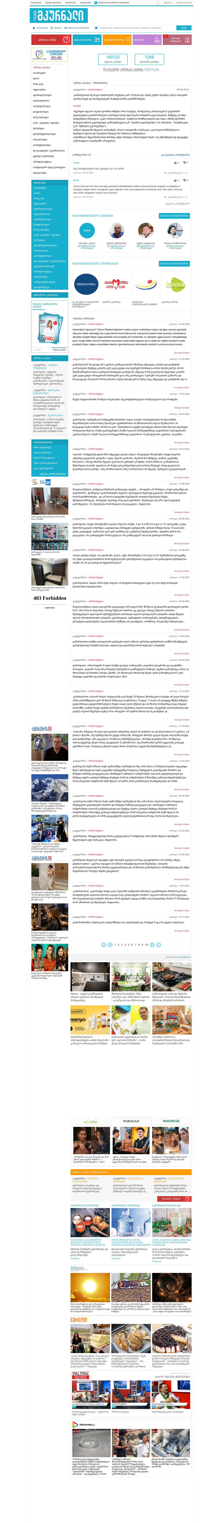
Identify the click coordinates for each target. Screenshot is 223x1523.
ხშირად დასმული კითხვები (113, 3)
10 (146, 944)
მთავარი (36, 3)
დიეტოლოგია (41, 111)
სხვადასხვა (40, 172)
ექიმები (57, 28)
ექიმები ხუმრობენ (43, 156)
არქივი (37, 350)
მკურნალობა (55, 415)
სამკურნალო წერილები (128, 1180)
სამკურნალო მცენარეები (169, 1180)
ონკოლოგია (40, 139)
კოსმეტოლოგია (42, 145)
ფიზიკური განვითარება (46, 392)
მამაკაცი (38, 84)
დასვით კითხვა (171, 1199)
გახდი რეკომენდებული (174, 216)
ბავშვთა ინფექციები (45, 366)
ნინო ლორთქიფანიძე (45, 463)
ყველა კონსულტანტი (53, 473)
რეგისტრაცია (184, 3)
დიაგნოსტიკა (41, 287)
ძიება (184, 28)
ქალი (36, 78)
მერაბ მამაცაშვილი (44, 457)
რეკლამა (70, 3)
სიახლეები (39, 72)
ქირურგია (38, 128)
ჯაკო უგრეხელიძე (43, 468)
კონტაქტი (85, 3)
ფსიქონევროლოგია (44, 134)
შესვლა (168, 3)
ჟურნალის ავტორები (45, 295)
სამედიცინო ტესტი (44, 282)
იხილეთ (182, 353)
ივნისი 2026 (59, 350)
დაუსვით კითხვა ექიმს (131, 70)
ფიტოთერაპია (41, 100)
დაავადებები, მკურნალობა (49, 150)
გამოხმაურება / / (178, 173)
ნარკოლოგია (41, 117)
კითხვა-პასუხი (42, 358)
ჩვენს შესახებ (53, 3)
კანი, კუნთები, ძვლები (46, 122)
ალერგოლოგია (42, 106)
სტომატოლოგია (42, 95)
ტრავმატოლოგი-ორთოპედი (87, 247)
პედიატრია (39, 89)
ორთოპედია (95, 89)
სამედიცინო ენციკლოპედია (49, 167)
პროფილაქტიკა (42, 161)
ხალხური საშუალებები (85, 1180)
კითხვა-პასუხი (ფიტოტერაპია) (90, 1172)
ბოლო (158, 944)
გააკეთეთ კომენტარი (175, 155)
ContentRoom (178, 957)
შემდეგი (152, 944)
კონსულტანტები (42, 442)
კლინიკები (42, 28)
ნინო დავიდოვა (42, 447)
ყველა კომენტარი (178, 203)
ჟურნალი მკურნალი (78, 28)
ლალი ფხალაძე (42, 452)
